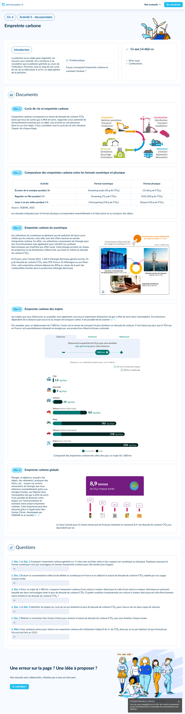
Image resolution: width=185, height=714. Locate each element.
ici (111, 320)
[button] (63, 61)
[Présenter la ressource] (111, 49)
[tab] (163, 561)
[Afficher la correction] (162, 561)
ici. (35, 515)
